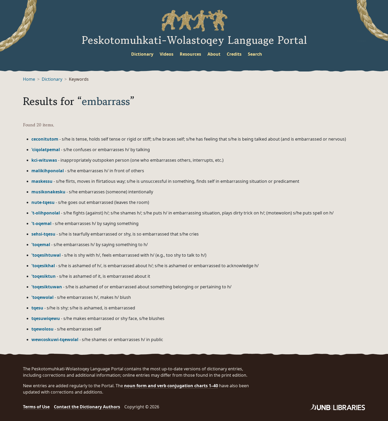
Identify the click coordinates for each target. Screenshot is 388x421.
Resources (190, 54)
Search (255, 54)
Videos (166, 54)
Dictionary (142, 54)
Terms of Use (36, 407)
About (213, 54)
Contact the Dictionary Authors (87, 407)
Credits (234, 54)
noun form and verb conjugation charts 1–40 (171, 386)
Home (29, 79)
